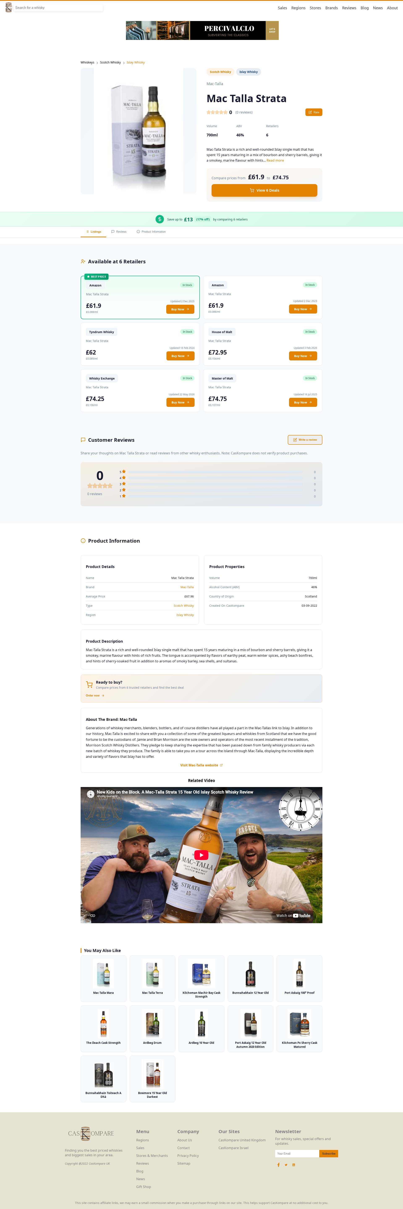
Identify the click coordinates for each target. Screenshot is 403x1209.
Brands (331, 7)
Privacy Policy (188, 1155)
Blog (365, 7)
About (392, 7)
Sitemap (183, 1163)
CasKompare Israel (234, 1148)
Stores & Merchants (152, 1155)
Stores (315, 7)
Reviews (349, 7)
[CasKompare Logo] (91, 1145)
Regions (298, 7)
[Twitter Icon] (286, 1167)
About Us (184, 1140)
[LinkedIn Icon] (293, 1167)
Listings (96, 231)
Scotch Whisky (110, 62)
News (378, 7)
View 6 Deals (267, 190)
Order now (92, 695)
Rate (316, 112)
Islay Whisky (136, 62)
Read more (275, 160)
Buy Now (177, 309)
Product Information (154, 231)
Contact (183, 1148)
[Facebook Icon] (279, 1167)
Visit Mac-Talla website (199, 765)
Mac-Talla (187, 587)
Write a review (308, 439)
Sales (282, 7)
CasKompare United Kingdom (242, 1140)
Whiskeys (87, 62)
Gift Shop (143, 1186)
